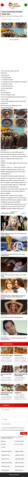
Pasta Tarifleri (9, 19)
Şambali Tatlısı (18, 355)
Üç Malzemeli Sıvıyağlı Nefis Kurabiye (7, 393)
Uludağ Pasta (18, 392)
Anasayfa (4, 16)
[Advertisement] (14, 54)
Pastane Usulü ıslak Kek (6, 374)
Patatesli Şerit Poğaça (7, 355)
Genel (8, 16)
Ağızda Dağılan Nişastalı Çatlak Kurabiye (20, 374)
